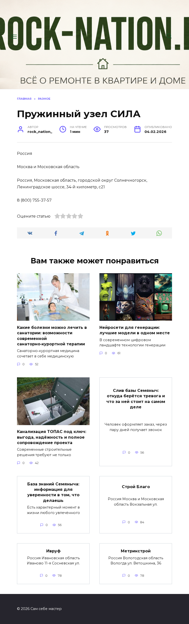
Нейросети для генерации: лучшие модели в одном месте (134, 330)
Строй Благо (136, 486)
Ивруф (53, 551)
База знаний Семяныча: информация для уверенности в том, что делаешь (53, 492)
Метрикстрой (136, 551)
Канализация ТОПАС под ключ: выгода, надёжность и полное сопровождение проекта (51, 437)
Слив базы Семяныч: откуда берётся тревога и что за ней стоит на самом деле (135, 398)
